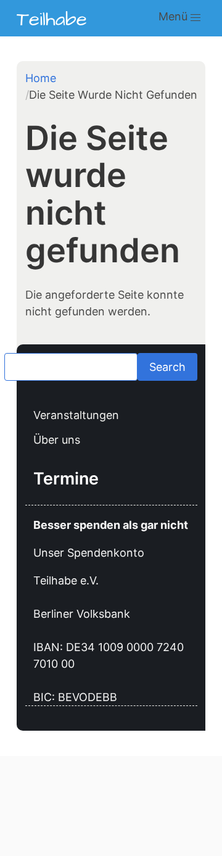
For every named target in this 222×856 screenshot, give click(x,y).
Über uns (56, 439)
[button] (196, 18)
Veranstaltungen (76, 415)
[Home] (52, 18)
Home (40, 78)
